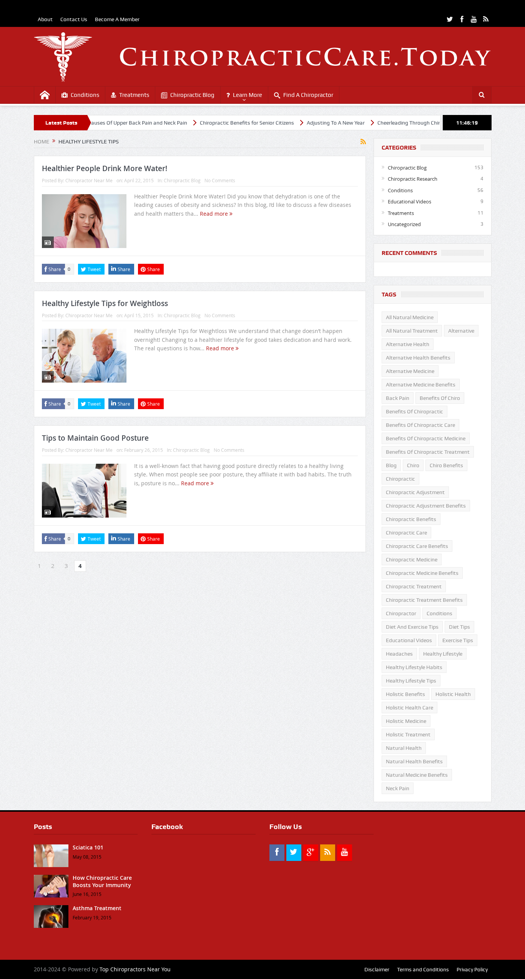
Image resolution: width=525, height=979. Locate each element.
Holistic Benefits (405, 694)
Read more (214, 213)
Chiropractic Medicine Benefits (422, 573)
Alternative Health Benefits (418, 358)
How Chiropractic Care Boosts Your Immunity (102, 881)
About (45, 19)
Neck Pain (397, 788)
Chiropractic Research (412, 178)
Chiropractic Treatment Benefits (424, 600)
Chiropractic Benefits (411, 519)
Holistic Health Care (409, 707)
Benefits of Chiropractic (414, 411)
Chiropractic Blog (192, 95)
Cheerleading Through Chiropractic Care (401, 123)
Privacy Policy (472, 969)
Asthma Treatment (97, 908)
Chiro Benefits (446, 465)
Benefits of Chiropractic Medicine (425, 438)
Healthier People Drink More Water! (104, 168)
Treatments (134, 95)
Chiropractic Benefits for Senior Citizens (223, 123)
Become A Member (117, 19)
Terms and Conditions (423, 969)
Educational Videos (409, 201)
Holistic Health (453, 694)
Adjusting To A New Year (312, 123)
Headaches (399, 654)
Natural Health (404, 748)
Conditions (85, 95)
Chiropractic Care (406, 532)
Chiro (413, 465)
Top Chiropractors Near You (135, 969)
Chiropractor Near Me (89, 180)
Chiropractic (400, 479)
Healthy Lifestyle (442, 654)
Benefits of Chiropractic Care (420, 425)
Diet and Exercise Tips (412, 627)
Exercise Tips (457, 640)
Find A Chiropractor (308, 95)
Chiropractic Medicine (411, 559)
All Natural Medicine (410, 317)
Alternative (461, 331)
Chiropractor (401, 613)
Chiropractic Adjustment (415, 492)
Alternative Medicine (410, 371)
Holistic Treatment (408, 734)
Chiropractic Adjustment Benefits (426, 506)
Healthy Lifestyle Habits (414, 667)
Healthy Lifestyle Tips (411, 681)
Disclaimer (376, 969)
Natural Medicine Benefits (417, 775)
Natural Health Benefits (414, 761)
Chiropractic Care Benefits (417, 546)
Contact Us (73, 19)
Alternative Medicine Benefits (420, 384)
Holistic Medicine (406, 721)
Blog (391, 465)
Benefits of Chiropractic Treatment (428, 452)
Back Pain (397, 398)
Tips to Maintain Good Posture (95, 438)
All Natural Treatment (412, 331)
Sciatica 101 (88, 847)
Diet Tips (459, 627)
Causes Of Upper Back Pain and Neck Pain (114, 123)
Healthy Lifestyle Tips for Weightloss (105, 303)
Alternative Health (407, 344)
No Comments (219, 180)
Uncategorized (404, 224)
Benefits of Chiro (440, 398)
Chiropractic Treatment (414, 586)
